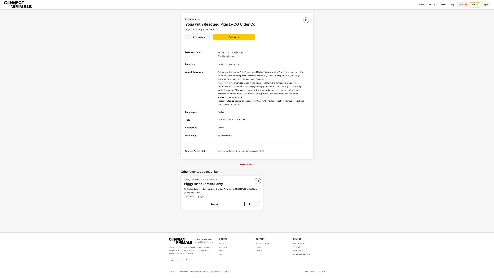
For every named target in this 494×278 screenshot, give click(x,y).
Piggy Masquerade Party (203, 184)
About (443, 4)
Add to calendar (227, 56)
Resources (433, 4)
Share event (200, 37)
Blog (452, 4)
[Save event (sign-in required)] (306, 20)
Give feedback (310, 271)
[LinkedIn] (171, 260)
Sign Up (475, 4)
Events (421, 4)
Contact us (260, 251)
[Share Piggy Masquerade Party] (249, 204)
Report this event (247, 164)
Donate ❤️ (463, 4)
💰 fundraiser (241, 119)
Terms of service (299, 247)
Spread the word (262, 243)
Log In (485, 4)
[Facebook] (186, 260)
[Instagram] (179, 260)
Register (232, 37)
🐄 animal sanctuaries (226, 119)
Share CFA (321, 271)
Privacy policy (298, 243)
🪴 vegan (201, 197)
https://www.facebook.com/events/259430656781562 (241, 151)
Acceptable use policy (301, 254)
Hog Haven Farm (206, 29)
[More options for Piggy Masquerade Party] (257, 204)
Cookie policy (298, 251)
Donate (259, 247)
